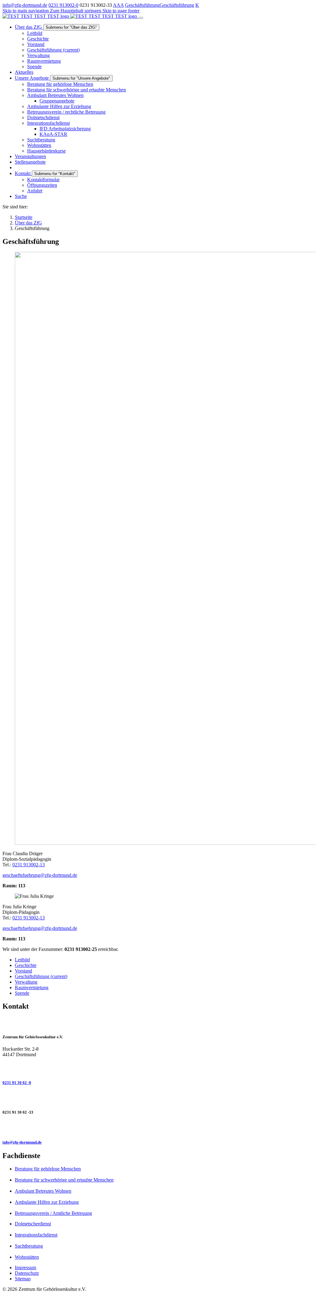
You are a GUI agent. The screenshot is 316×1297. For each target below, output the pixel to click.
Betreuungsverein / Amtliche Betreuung (53, 1213)
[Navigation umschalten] (140, 18)
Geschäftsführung (142, 5)
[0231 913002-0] (158, 1067)
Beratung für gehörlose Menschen (48, 1168)
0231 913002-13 (28, 864)
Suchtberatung (29, 1246)
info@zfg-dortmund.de (24, 5)
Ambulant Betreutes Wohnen (43, 1191)
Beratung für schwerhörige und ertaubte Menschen (64, 1179)
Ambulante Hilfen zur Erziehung (47, 1202)
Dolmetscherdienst (33, 1223)
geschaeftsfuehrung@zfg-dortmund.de (39, 875)
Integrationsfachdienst (36, 1234)
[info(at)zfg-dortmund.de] (158, 1127)
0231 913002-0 (63, 5)
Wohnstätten (27, 1257)
